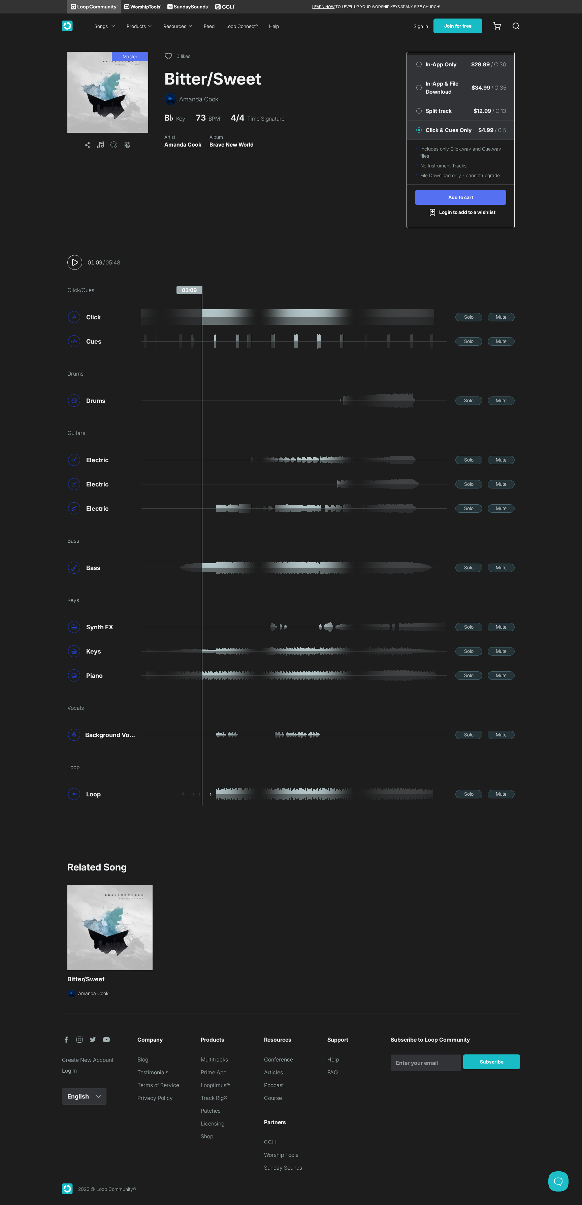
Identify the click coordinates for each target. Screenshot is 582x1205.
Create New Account (88, 1059)
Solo (469, 317)
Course (273, 1098)
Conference (278, 1059)
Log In (69, 1070)
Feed (209, 26)
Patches (211, 1110)
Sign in (421, 26)
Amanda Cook (182, 144)
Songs (101, 26)
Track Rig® (214, 1098)
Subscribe (492, 1062)
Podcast (274, 1085)
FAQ (332, 1072)
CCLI (270, 1142)
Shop (207, 1136)
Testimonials (152, 1072)
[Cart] (497, 26)
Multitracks (214, 1059)
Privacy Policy (155, 1098)
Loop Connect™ (241, 26)
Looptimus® (215, 1085)
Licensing (212, 1123)
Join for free (458, 26)
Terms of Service (158, 1085)
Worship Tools (281, 1154)
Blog (142, 1059)
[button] (108, 92)
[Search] (516, 26)
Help (274, 26)
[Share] (87, 144)
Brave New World (231, 144)
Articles (273, 1072)
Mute (501, 317)
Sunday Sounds (283, 1167)
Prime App (213, 1072)
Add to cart (460, 197)
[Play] (74, 262)
